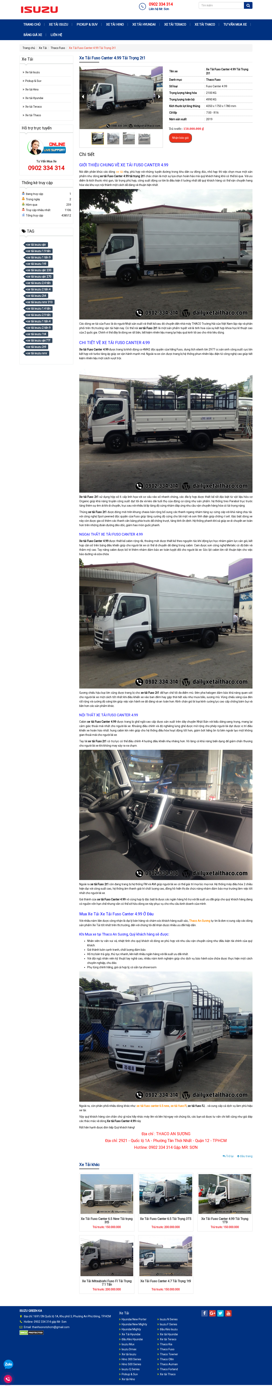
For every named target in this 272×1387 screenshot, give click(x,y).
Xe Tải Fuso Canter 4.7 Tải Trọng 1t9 (165, 1281)
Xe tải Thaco (205, 24)
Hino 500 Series (131, 1364)
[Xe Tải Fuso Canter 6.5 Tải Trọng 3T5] (165, 1193)
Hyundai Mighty (131, 1329)
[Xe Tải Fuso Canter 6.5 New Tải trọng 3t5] (106, 1193)
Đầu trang (246, 1156)
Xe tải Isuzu (58, 24)
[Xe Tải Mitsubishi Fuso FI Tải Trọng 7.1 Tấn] (106, 1256)
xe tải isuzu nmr (37, 353)
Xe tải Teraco (175, 24)
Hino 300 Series (131, 1359)
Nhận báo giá (180, 137)
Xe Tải (43, 48)
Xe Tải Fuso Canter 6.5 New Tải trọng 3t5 (107, 1220)
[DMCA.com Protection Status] (32, 1332)
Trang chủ (31, 24)
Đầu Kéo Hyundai (132, 1339)
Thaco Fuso (58, 48)
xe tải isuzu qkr (36, 244)
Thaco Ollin (167, 1359)
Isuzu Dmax (129, 1349)
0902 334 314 (46, 167)
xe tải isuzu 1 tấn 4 (39, 321)
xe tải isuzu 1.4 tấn (39, 308)
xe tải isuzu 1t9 (36, 263)
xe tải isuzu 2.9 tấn (39, 314)
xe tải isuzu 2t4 (36, 295)
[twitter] (220, 1313)
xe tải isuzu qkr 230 (39, 270)
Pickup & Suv (87, 24)
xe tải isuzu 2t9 (36, 346)
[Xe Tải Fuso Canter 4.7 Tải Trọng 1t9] (165, 1256)
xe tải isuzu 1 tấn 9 (39, 257)
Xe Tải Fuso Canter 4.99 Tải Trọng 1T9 (224, 1220)
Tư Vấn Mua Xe (235, 24)
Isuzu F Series (168, 1324)
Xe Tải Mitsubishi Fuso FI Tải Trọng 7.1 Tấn (107, 1283)
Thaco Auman (169, 1364)
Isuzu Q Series (131, 1369)
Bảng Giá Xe (32, 35)
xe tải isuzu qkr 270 (39, 276)
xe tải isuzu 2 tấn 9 (39, 327)
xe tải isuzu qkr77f (38, 340)
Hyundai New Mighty (134, 1324)
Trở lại (229, 1156)
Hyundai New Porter (134, 1319)
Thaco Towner (169, 1354)
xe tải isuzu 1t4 (36, 334)
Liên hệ (56, 35)
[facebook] (204, 1313)
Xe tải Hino (115, 24)
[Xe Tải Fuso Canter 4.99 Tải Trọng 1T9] (225, 1193)
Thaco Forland (169, 1369)
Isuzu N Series (169, 1319)
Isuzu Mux (128, 1344)
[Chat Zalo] (8, 1364)
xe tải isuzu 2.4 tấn (39, 283)
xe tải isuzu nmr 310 (40, 302)
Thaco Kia (166, 1344)
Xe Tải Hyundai (131, 1334)
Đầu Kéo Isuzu (169, 1329)
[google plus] (212, 1313)
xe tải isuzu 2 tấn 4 (39, 289)
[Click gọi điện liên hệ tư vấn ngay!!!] (8, 1379)
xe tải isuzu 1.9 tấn (39, 251)
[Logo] (39, 9)
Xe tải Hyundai (144, 24)
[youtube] (228, 1313)
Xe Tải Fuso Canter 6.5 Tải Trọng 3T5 (165, 1219)
